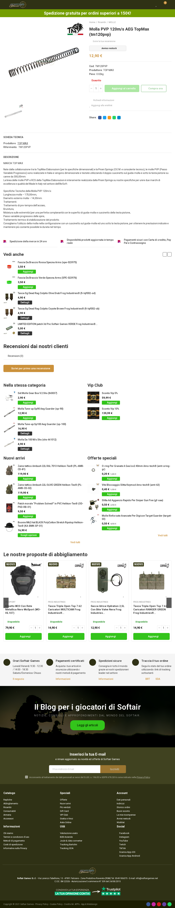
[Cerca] (150, 4)
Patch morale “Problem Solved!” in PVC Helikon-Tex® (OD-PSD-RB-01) (50, 505)
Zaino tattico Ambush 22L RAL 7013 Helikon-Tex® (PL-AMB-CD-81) (51, 468)
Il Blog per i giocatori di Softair (87, 707)
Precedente (160, 22)
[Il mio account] (170, 4)
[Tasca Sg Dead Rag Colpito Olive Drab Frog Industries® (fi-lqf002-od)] (9, 297)
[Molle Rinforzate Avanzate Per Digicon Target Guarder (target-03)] (93, 520)
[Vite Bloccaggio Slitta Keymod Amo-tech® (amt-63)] (93, 489)
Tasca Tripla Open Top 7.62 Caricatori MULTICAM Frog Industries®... (65, 609)
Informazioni (63, 679)
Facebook (100, 117)
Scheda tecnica (13, 137)
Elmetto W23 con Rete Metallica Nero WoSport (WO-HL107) (23, 609)
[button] (165, 254)
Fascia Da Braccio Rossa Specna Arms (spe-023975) (47, 262)
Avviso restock (109, 48)
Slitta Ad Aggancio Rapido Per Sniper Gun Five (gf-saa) (132, 500)
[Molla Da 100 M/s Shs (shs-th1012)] (9, 444)
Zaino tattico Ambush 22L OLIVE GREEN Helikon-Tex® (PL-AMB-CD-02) (50, 486)
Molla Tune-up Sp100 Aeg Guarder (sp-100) (42, 424)
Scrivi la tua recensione (104, 41)
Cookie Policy (56, 904)
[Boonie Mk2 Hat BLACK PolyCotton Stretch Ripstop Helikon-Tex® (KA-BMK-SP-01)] (9, 527)
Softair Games (27, 904)
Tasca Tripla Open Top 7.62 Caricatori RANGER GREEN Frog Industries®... (150, 609)
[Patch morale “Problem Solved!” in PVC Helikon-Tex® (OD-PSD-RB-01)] (9, 508)
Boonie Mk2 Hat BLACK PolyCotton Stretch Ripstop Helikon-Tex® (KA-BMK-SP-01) (51, 524)
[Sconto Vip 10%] (93, 413)
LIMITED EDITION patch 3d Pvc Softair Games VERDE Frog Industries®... (58, 324)
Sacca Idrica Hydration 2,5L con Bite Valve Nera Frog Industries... (108, 609)
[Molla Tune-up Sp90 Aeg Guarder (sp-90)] (9, 413)
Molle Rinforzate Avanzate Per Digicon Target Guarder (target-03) (137, 517)
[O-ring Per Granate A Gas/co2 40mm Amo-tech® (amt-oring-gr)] (93, 470)
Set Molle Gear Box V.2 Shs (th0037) (37, 393)
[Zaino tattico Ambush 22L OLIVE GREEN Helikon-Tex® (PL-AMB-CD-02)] (9, 489)
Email (109, 117)
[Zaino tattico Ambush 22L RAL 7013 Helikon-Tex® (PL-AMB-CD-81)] (9, 470)
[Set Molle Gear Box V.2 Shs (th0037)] (9, 397)
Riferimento (10, 147)
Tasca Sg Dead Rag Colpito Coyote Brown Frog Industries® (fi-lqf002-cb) (58, 308)
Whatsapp (114, 117)
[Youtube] (159, 904)
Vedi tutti (75, 542)
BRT (147, 679)
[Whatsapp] (169, 904)
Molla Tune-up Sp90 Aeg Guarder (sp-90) (40, 408)
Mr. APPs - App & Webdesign (84, 904)
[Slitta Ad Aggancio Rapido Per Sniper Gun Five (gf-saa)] (93, 505)
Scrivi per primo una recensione (30, 368)
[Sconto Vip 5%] (93, 397)
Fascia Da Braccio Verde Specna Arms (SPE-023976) (47, 277)
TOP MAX (108, 70)
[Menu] (5, 4)
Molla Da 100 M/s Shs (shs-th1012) (37, 439)
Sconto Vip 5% (110, 393)
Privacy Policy (143, 777)
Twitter (104, 117)
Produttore (9, 143)
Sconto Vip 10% (110, 408)
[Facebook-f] (148, 904)
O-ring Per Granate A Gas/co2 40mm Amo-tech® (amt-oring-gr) (136, 468)
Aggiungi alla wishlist (101, 105)
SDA (158, 679)
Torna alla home (164, 22)
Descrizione (11, 157)
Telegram (119, 117)
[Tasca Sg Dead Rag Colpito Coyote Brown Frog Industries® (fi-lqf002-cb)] (9, 313)
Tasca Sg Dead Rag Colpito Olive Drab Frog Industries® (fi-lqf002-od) (57, 293)
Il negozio (18, 679)
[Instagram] (154, 904)
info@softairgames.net (147, 878)
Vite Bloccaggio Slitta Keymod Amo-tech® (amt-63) (131, 484)
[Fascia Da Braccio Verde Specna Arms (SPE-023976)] (9, 282)
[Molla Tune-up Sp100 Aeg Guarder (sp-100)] (9, 428)
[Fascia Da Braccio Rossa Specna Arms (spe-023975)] (9, 267)
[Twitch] (164, 904)
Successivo (169, 22)
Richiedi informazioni (103, 100)
